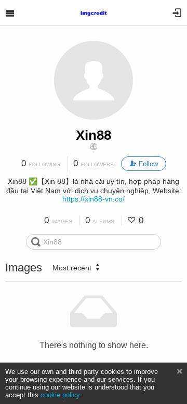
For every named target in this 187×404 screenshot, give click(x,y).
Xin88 (93, 135)
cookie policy (60, 395)
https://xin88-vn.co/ (93, 199)
